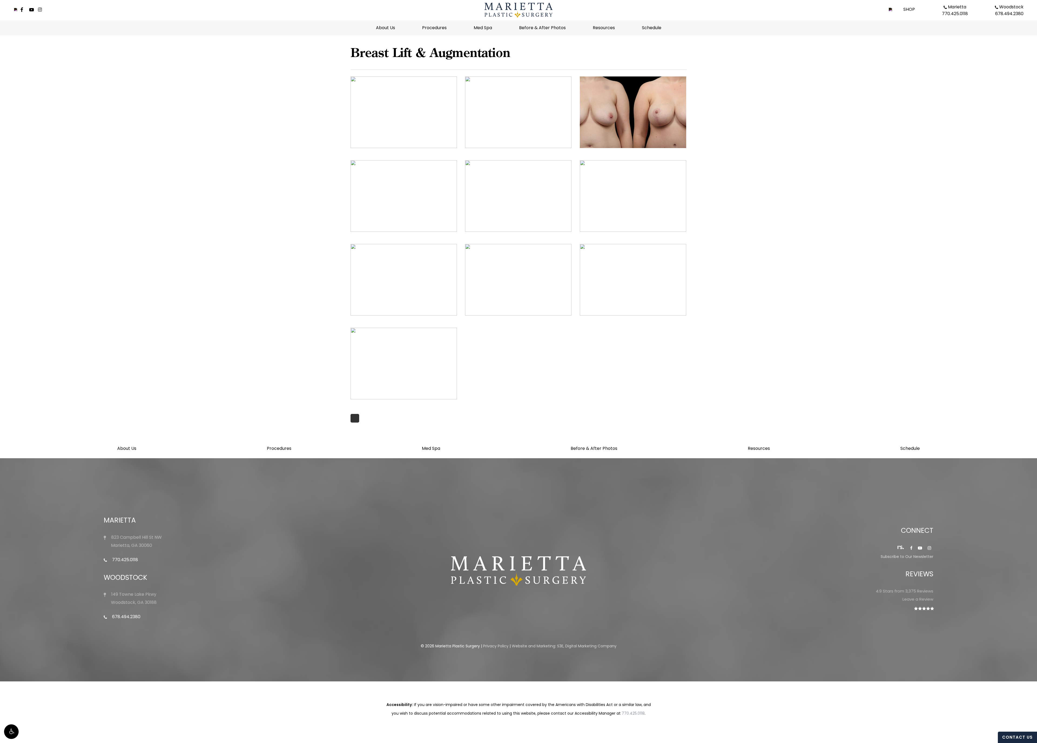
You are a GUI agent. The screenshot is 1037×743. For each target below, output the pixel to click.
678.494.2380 (125, 617)
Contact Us (1017, 737)
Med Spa (431, 448)
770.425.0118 (124, 560)
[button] (11, 731)
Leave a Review (918, 599)
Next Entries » (355, 418)
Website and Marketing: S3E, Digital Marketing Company (564, 646)
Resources (759, 448)
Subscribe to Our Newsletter (907, 556)
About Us (126, 448)
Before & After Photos (594, 448)
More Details (405, 108)
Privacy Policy (496, 646)
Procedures (279, 448)
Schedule (910, 448)
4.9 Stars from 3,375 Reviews (904, 591)
